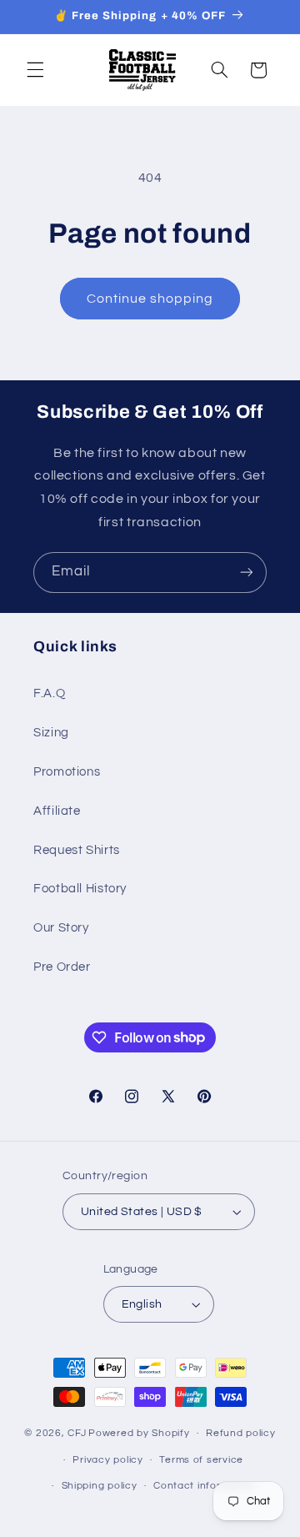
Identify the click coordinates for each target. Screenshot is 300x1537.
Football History (80, 888)
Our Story (61, 928)
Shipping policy (100, 1485)
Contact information (204, 1485)
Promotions (66, 772)
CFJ (77, 1433)
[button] (35, 70)
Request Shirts (76, 850)
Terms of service (201, 1459)
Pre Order (62, 967)
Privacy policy (107, 1459)
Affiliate (57, 811)
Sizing (51, 732)
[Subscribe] (247, 572)
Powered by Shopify (138, 1433)
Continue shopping (150, 298)
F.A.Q (49, 693)
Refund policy (241, 1433)
